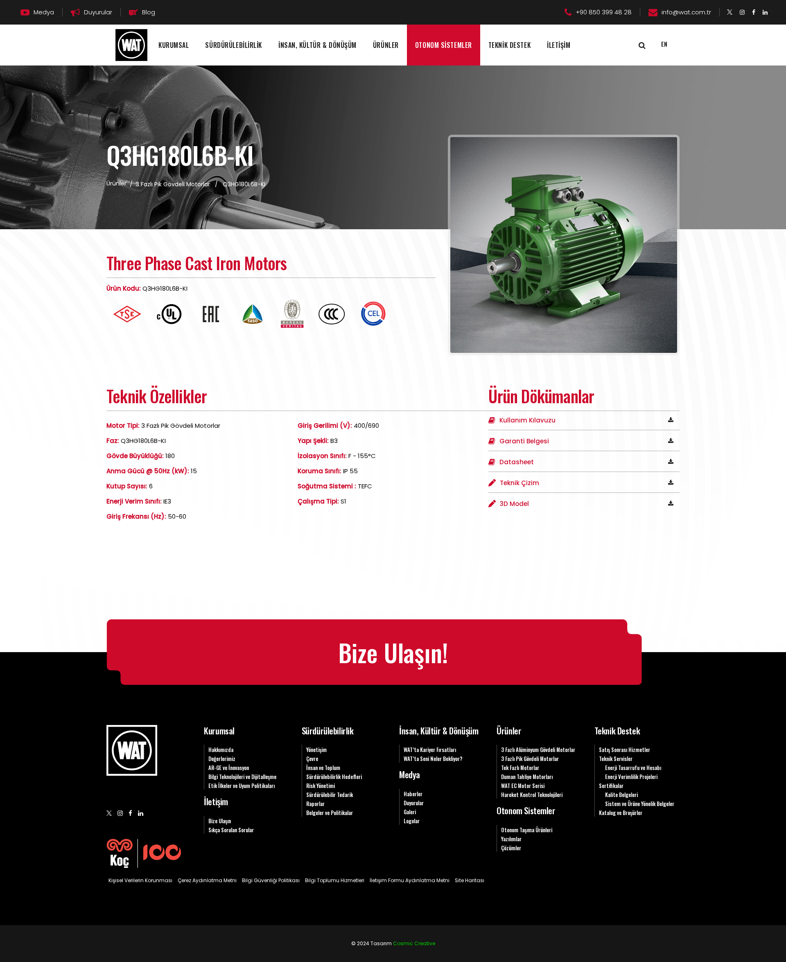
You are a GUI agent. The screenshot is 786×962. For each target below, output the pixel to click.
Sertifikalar (611, 785)
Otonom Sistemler (526, 810)
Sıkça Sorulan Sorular (231, 830)
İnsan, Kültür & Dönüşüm (438, 730)
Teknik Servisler (615, 758)
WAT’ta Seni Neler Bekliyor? (433, 758)
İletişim (216, 801)
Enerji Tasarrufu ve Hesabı (633, 767)
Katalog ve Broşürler (620, 812)
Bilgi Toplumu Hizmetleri (334, 880)
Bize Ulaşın (219, 821)
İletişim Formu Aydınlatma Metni (409, 880)
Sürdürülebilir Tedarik (329, 794)
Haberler (413, 794)
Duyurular (414, 803)
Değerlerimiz (221, 758)
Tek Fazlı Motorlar (520, 767)
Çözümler (511, 848)
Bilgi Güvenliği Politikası (271, 880)
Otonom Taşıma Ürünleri (526, 830)
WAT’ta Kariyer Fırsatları (430, 749)
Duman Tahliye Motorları (527, 776)
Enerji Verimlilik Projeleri (631, 776)
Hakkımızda (220, 749)
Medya (409, 774)
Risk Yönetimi (320, 785)
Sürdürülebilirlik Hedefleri (334, 776)
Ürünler (509, 730)
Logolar (412, 821)
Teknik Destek (617, 730)
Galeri (410, 812)
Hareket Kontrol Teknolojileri (531, 794)
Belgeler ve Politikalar (329, 812)
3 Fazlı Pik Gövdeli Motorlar (173, 184)
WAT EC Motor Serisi (522, 785)
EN (664, 43)
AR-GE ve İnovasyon (228, 767)
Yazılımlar (511, 839)
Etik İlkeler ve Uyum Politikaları (241, 785)
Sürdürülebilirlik (328, 730)
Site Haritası (469, 880)
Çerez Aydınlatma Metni (207, 880)
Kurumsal (219, 730)
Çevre (312, 758)
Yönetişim (316, 749)
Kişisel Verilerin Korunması (140, 880)
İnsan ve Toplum (323, 767)
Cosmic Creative (414, 943)
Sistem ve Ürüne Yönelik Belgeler (639, 803)
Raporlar (315, 803)
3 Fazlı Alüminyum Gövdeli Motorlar (538, 749)
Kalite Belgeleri (621, 794)
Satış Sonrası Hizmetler (624, 749)
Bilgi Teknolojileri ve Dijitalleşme (242, 776)
